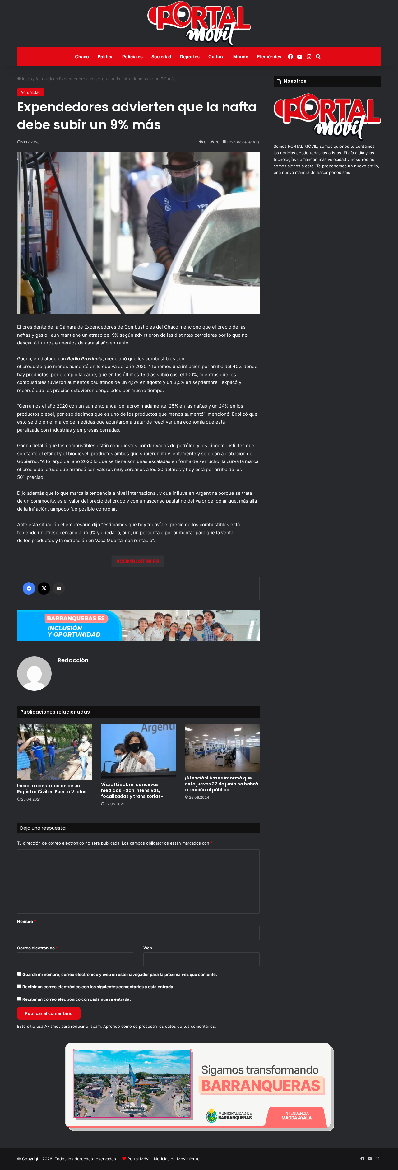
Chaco (82, 56)
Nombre (26, 921)
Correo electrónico (37, 947)
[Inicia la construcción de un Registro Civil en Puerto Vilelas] (54, 752)
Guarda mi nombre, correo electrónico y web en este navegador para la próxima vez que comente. (119, 974)
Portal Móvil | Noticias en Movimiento (163, 1158)
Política (105, 56)
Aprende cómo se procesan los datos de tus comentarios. (159, 1026)
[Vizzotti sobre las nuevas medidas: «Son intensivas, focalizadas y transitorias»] (138, 751)
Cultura (216, 56)
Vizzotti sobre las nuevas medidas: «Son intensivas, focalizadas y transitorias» (132, 790)
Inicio (26, 78)
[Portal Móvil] (198, 23)
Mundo (240, 56)
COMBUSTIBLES (139, 561)
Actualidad (45, 78)
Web (147, 947)
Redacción (73, 660)
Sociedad (161, 56)
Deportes (190, 56)
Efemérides (269, 56)
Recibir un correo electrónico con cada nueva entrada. (76, 999)
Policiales (132, 56)
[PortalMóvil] (327, 139)
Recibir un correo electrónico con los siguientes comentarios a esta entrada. (98, 986)
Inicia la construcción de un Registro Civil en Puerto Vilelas (51, 789)
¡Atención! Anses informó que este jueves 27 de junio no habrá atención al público (221, 784)
